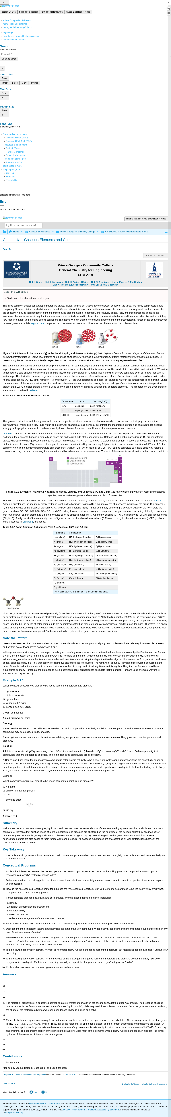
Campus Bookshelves (40, 232)
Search (7, 225)
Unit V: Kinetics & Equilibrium (126, 282)
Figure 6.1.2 (9, 433)
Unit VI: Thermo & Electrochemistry (70, 285)
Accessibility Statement (108, 1110)
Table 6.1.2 (160, 500)
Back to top (8, 1083)
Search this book (8, 49)
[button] (10, 176)
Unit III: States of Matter (77, 282)
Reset (4, 78)
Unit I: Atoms (36, 282)
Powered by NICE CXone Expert (45, 1104)
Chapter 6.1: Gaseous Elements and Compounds (24, 1075)
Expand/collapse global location (166, 231)
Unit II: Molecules (54, 282)
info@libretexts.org (14, 1113)
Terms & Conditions (87, 1110)
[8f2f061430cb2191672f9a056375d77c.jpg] (85, 348)
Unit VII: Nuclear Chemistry (104, 285)
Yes (35, 1092)
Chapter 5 (28, 521)
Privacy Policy (70, 1110)
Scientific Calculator (15, 155)
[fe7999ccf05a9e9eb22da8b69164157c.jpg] (29, 806)
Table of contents (156, 255)
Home (16, 232)
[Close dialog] (2, 205)
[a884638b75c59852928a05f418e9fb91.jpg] (13, 609)
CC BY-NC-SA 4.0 (70, 1075)
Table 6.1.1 (36, 390)
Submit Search (9, 59)
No (46, 1092)
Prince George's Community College (78, 232)
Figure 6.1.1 (37, 323)
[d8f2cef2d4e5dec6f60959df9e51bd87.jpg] (85, 486)
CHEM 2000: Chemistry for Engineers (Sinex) (127, 232)
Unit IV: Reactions (100, 282)
